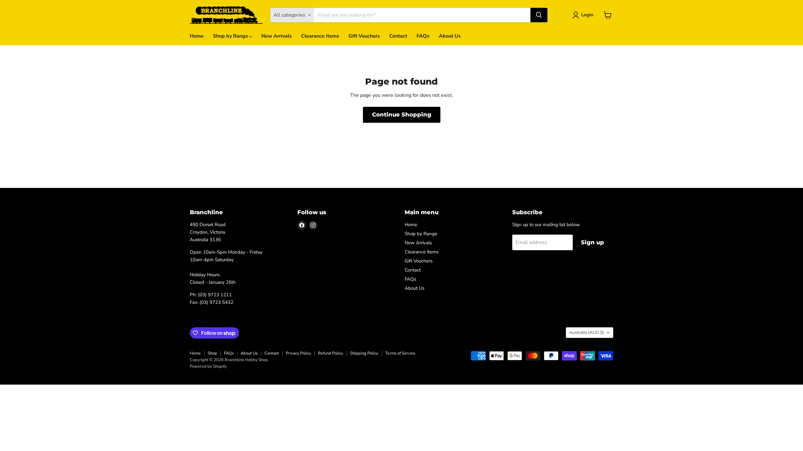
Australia (586, 332)
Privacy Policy (298, 353)
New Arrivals (276, 36)
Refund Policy (330, 353)
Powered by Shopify (208, 366)
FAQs (423, 36)
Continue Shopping (401, 114)
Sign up (592, 242)
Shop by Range (231, 36)
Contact (398, 36)
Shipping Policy (364, 353)
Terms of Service (400, 353)
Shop (212, 353)
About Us (450, 36)
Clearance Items (320, 36)
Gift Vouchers (364, 36)
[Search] (538, 15)
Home (197, 36)
